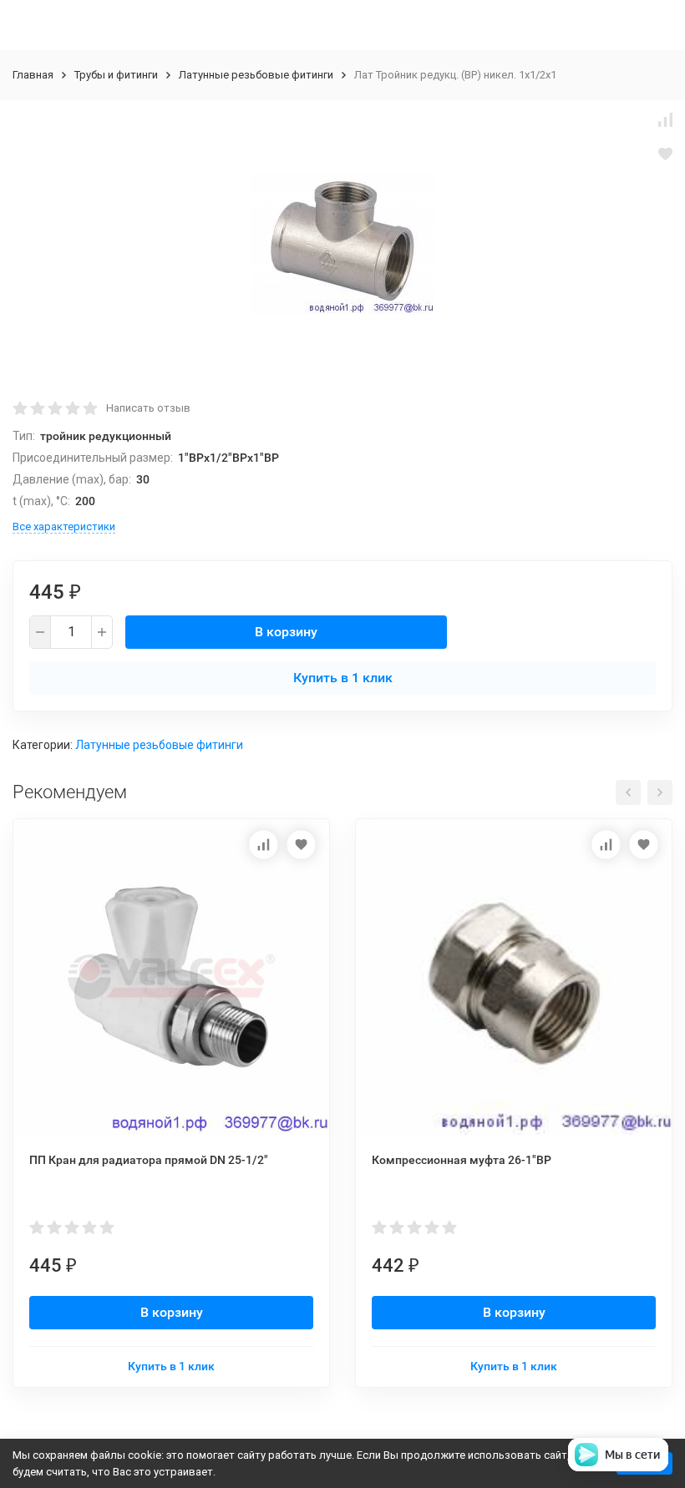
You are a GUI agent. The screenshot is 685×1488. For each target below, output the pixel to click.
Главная (33, 74)
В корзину (286, 632)
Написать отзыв (148, 408)
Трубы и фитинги (116, 74)
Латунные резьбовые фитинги (256, 74)
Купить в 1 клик (343, 678)
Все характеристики (64, 526)
